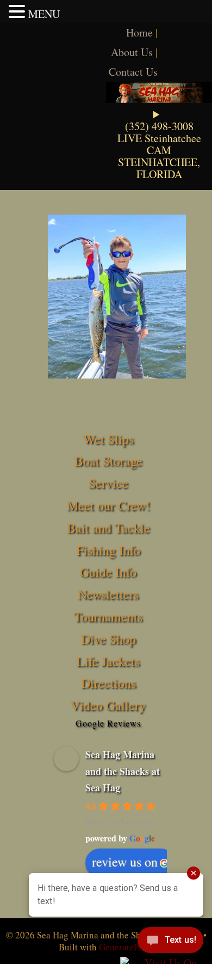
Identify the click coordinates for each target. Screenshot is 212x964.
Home (139, 32)
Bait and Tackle (108, 527)
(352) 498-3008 (159, 126)
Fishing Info (108, 550)
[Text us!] (170, 942)
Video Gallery (108, 705)
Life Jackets (108, 661)
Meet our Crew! (108, 505)
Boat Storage (108, 460)
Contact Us (133, 71)
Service (108, 483)
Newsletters (108, 594)
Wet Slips (108, 439)
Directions (108, 683)
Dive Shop (108, 639)
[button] (18, 11)
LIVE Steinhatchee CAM (159, 144)
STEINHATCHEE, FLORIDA (159, 168)
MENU (44, 14)
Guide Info (108, 572)
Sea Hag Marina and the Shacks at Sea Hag (122, 771)
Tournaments (108, 616)
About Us (132, 52)
